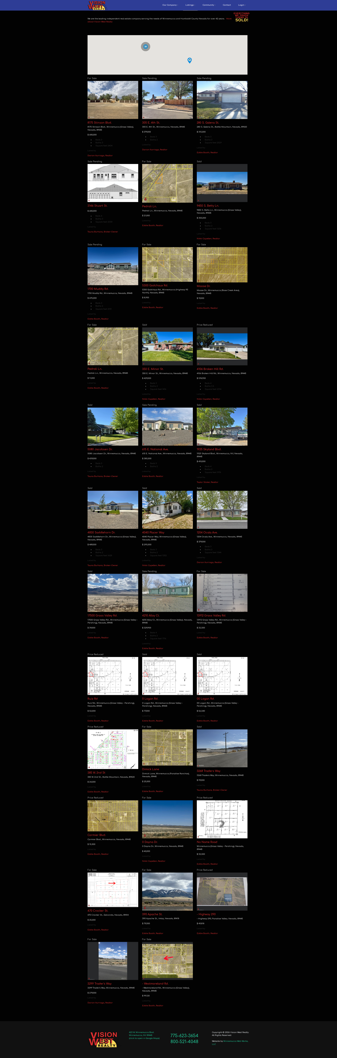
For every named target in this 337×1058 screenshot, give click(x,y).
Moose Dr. (203, 286)
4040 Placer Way (153, 532)
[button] (170, 5)
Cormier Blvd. (97, 835)
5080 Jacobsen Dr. (100, 449)
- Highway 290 (206, 914)
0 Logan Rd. (150, 698)
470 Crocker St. (98, 910)
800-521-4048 (184, 1041)
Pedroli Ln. (149, 206)
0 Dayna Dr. (150, 842)
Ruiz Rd (93, 698)
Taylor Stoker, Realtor (207, 482)
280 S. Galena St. (208, 122)
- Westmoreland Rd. (155, 983)
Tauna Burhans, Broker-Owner (103, 232)
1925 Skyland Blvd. (209, 449)
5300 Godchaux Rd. (155, 285)
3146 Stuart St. (97, 205)
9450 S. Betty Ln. (208, 205)
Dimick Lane (150, 769)
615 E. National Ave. (155, 449)
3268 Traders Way (208, 771)
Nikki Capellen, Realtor (208, 239)
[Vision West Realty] (98, 5)
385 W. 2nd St (96, 772)
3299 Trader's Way (99, 983)
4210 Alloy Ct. (151, 615)
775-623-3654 (184, 1036)
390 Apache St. (152, 914)
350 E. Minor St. (153, 369)
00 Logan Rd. (205, 698)
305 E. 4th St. (151, 122)
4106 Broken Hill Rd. (210, 369)
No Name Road (207, 842)
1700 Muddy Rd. (98, 288)
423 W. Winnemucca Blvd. (141, 1032)
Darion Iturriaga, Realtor (100, 156)
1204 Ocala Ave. (207, 532)
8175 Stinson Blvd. (100, 122)
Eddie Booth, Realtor (207, 152)
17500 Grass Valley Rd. (102, 615)
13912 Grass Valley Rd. (211, 615)
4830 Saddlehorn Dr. (101, 532)
